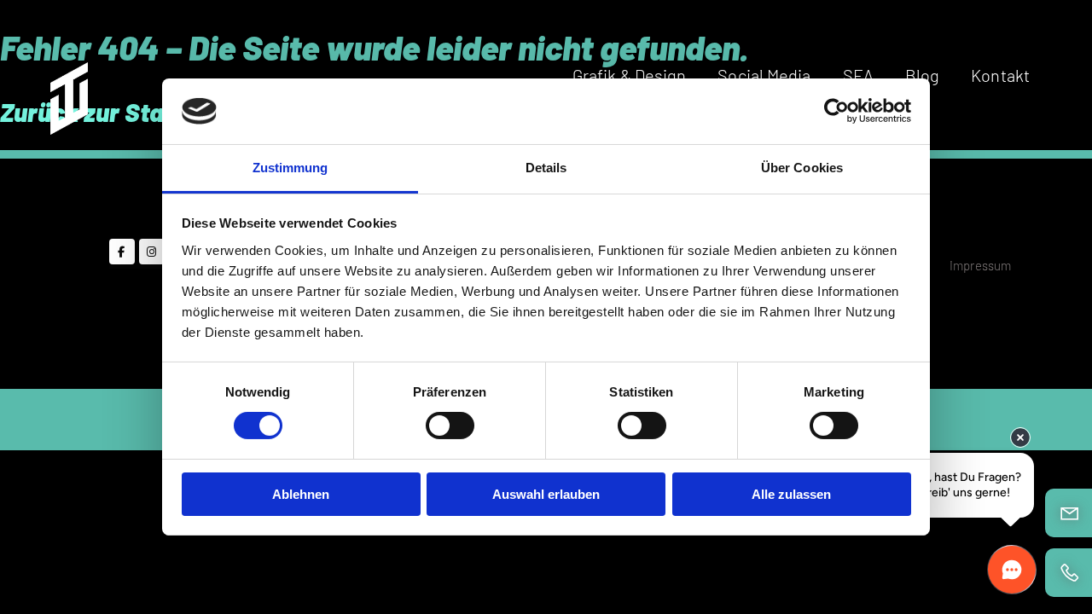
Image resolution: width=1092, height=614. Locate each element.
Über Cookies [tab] (802, 167)
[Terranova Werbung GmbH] (67, 93)
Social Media (763, 75)
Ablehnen (300, 494)
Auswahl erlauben (546, 494)
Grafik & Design (629, 75)
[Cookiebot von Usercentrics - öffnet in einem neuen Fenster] (836, 111)
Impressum (980, 265)
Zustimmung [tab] (290, 167)
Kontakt (1000, 75)
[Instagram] (152, 251)
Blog (922, 75)
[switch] (450, 425)
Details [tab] (546, 167)
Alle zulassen (791, 494)
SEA (858, 75)
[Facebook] (122, 251)
